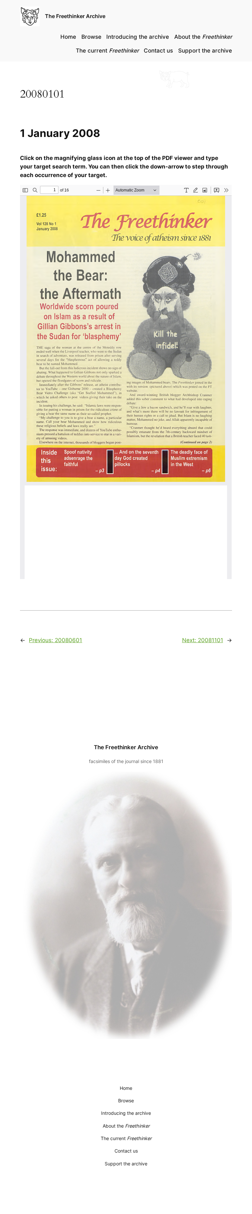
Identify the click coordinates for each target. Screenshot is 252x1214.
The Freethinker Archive (75, 16)
